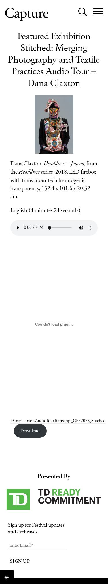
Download (30, 430)
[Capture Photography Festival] (26, 14)
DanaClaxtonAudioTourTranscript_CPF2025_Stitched (58, 420)
